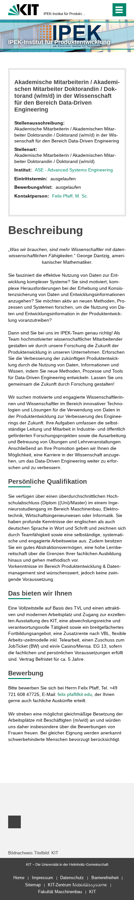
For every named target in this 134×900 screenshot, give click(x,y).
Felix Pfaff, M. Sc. (70, 196)
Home (18, 877)
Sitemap (33, 884)
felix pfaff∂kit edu (75, 694)
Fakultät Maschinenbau (60, 891)
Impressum (42, 877)
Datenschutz (72, 877)
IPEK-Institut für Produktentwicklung (65, 14)
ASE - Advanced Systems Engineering (74, 169)
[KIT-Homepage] (23, 9)
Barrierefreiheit (105, 877)
